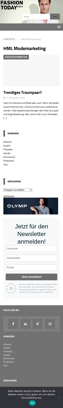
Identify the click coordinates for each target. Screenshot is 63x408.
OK (32, 403)
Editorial (7, 142)
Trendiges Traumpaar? (22, 92)
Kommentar (9, 157)
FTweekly (8, 149)
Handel (6, 153)
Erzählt (6, 145)
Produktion (8, 160)
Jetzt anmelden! (32, 276)
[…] (5, 118)
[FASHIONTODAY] (31, 21)
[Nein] (58, 397)
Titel (5, 164)
